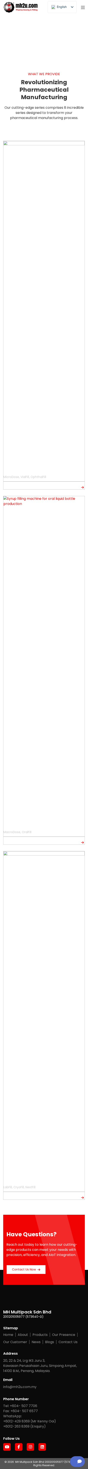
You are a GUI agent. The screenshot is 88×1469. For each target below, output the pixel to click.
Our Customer (15, 1342)
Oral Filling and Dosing (24, 825)
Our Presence (63, 1334)
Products (40, 1334)
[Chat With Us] (77, 1461)
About (23, 1334)
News (36, 1342)
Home (8, 1334)
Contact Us (68, 1342)
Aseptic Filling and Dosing (27, 470)
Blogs (49, 1342)
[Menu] (83, 7)
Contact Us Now (24, 1269)
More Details (13, 487)
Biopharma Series (20, 1180)
